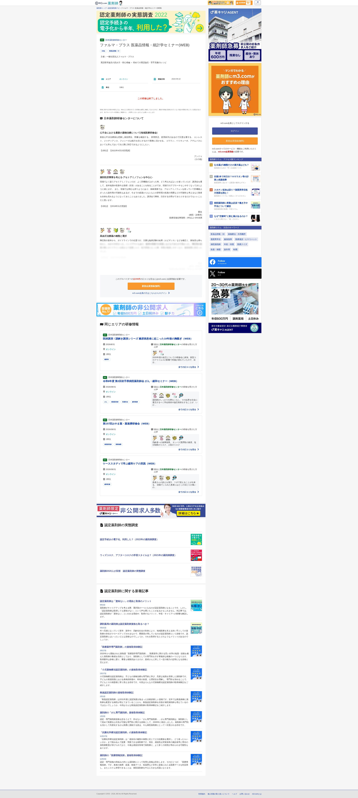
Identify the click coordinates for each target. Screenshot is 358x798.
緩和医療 (135, 402)
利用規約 (201, 794)
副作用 (227, 249)
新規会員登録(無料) (151, 286)
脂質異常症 (216, 239)
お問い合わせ (245, 794)
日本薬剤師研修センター (116, 40)
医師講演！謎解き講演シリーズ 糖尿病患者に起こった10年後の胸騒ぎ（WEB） (148, 338)
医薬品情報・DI (114, 51)
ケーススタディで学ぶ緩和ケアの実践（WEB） (130, 463)
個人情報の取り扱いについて (218, 794)
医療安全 (125, 402)
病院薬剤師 (114, 402)
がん (105, 402)
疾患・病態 (216, 249)
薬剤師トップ (101, 8)
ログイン (257, 3)
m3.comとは (257, 794)
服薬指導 (228, 239)
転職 (235, 249)
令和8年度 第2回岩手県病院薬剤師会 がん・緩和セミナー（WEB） (140, 381)
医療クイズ (242, 244)
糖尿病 (106, 359)
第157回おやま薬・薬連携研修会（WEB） (127, 423)
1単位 (103, 51)
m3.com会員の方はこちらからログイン (149, 293)
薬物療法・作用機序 (237, 234)
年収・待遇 (229, 244)
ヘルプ (234, 794)
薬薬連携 (118, 444)
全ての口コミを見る (187, 367)
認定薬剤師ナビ (114, 8)
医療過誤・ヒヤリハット (246, 239)
